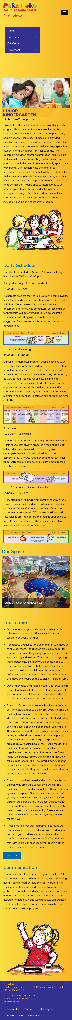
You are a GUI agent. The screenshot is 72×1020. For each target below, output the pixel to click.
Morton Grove (15, 1015)
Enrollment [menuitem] (13, 50)
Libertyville (47, 1009)
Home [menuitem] (11, 31)
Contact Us (12, 855)
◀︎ (6, 582)
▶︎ (68, 582)
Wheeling (34, 1015)
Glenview (30, 1009)
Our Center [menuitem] (13, 43)
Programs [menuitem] (13, 37)
